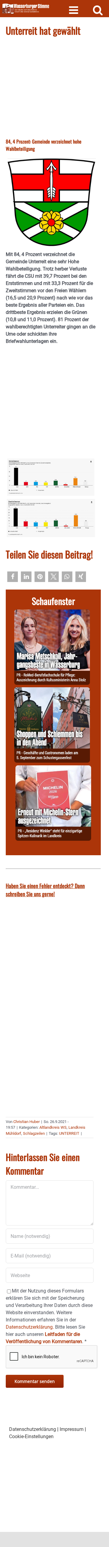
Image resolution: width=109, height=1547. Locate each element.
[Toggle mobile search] (98, 10)
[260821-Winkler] (53, 769)
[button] (12, 576)
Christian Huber (26, 1121)
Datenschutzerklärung (32, 1429)
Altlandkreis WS (53, 1127)
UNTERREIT (69, 1133)
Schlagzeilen (34, 1133)
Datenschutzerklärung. (30, 1327)
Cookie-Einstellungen (31, 1436)
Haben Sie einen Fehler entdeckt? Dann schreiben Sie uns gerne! (45, 890)
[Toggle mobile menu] (74, 10)
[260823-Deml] (52, 691)
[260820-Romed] (52, 613)
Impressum (72, 1429)
